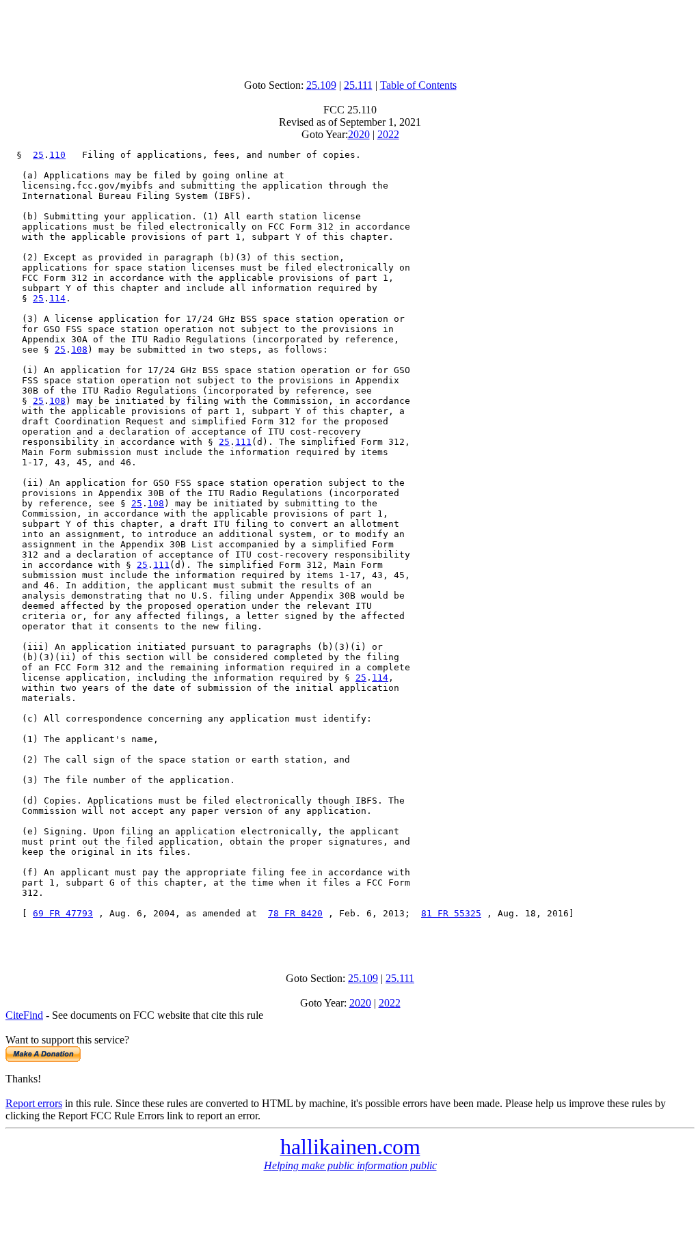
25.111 (358, 85)
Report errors (33, 1103)
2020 (359, 134)
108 (79, 349)
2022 (388, 134)
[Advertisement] (350, 36)
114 (57, 298)
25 (38, 155)
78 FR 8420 (295, 913)
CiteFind (24, 1015)
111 (243, 442)
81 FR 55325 (451, 913)
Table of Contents (418, 85)
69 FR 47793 (63, 913)
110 (57, 155)
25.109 (321, 85)
